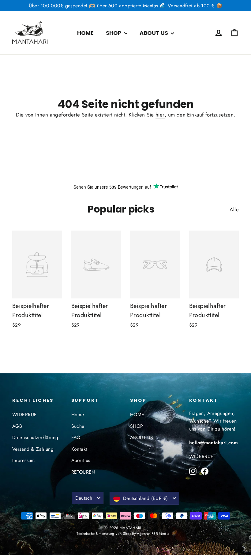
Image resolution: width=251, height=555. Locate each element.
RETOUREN (83, 471)
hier (160, 114)
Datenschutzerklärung (35, 437)
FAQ (76, 437)
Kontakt (79, 449)
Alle (234, 209)
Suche (77, 426)
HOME (85, 33)
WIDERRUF (24, 414)
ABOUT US (154, 33)
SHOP (114, 33)
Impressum (23, 460)
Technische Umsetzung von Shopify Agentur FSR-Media (123, 533)
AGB (17, 426)
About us (80, 460)
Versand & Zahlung (33, 449)
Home (77, 414)
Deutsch (83, 497)
